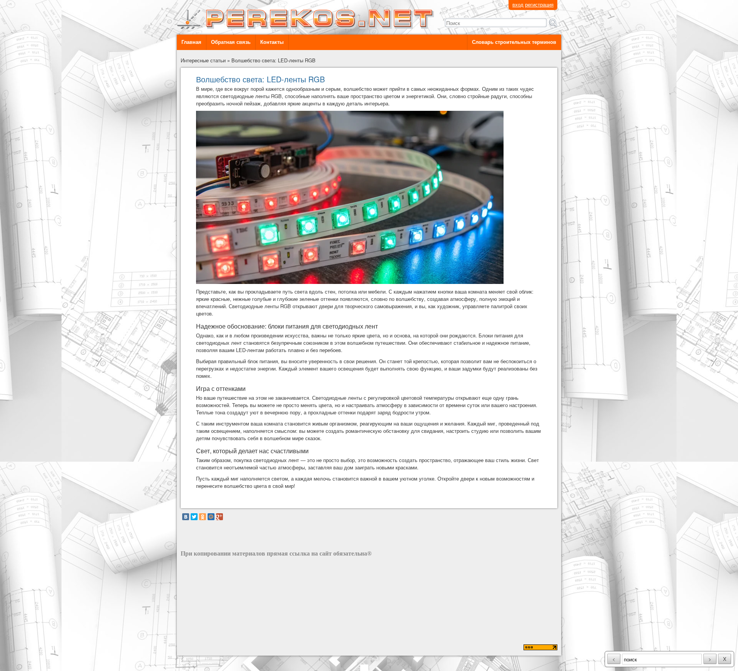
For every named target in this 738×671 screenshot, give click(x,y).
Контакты (272, 42)
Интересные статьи (203, 60)
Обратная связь (231, 42)
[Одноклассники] (202, 516)
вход (518, 4)
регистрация (539, 4)
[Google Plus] (219, 516)
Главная (191, 42)
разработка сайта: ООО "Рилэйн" (219, 648)
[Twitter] (194, 516)
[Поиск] (553, 22)
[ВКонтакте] (185, 516)
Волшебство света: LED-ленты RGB (273, 60)
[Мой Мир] (211, 516)
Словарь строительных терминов (514, 42)
